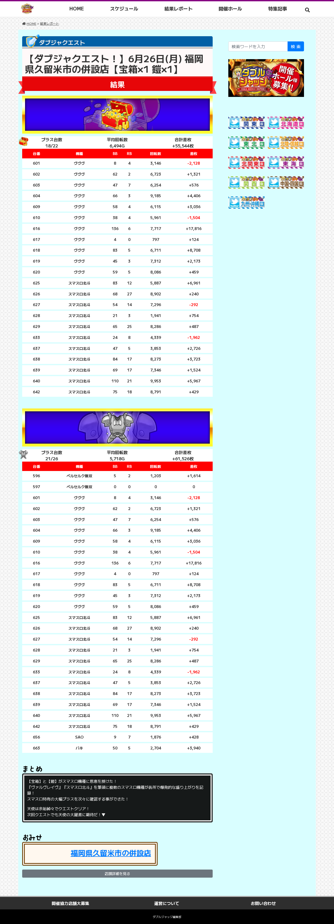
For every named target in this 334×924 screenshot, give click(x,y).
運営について (166, 903)
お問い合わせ (263, 903)
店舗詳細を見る (117, 873)
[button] (307, 9)
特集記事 (277, 8)
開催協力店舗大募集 (70, 903)
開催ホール (230, 8)
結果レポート (178, 8)
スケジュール (124, 8)
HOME (76, 8)
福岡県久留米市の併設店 (111, 852)
